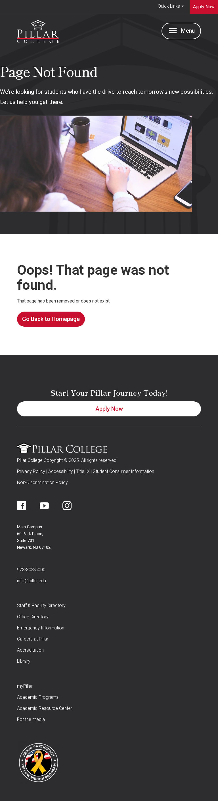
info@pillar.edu (31, 580)
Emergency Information (40, 628)
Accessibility (60, 471)
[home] (38, 30)
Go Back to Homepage (51, 319)
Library (23, 661)
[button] (171, 7)
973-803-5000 (31, 569)
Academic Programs (37, 697)
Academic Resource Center (44, 708)
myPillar (25, 686)
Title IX (83, 471)
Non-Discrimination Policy (42, 482)
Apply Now (109, 408)
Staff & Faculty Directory (41, 605)
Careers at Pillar (32, 639)
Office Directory (33, 616)
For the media (31, 719)
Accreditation (30, 650)
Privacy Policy (31, 471)
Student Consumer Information (123, 471)
